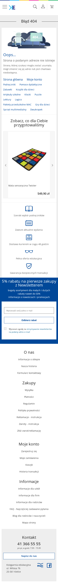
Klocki (27, 94)
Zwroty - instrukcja (29, 423)
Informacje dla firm (29, 495)
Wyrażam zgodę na (30, 330)
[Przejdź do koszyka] (52, 7)
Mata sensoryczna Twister (22, 185)
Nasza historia (29, 366)
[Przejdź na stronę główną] (12, 7)
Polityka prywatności (29, 410)
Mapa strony (29, 522)
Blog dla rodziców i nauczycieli (29, 515)
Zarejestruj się (29, 451)
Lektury (7, 99)
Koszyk (29, 464)
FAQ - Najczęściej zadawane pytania (29, 509)
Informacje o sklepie (29, 359)
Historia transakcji (29, 471)
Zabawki (7, 89)
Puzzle (38, 94)
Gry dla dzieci (42, 104)
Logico (18, 99)
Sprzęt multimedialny (14, 109)
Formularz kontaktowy (29, 372)
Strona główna (13, 79)
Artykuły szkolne (12, 94)
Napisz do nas (29, 555)
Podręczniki (9, 84)
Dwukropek (36, 109)
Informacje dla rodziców (29, 502)
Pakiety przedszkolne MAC (17, 104)
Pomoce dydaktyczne (30, 84)
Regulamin (29, 403)
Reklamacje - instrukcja (29, 417)
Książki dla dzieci (25, 89)
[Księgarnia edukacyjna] (40, 565)
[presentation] (5, 164)
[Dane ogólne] (43, 6)
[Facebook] (49, 565)
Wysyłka (29, 390)
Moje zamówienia (29, 458)
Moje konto (34, 79)
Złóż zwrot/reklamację (29, 430)
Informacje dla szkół (29, 488)
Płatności (29, 396)
